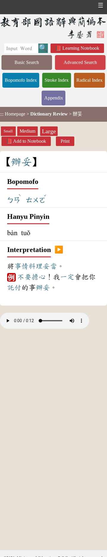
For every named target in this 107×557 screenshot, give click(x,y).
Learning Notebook (80, 48)
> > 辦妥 (41, 114)
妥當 (50, 266)
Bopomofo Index (21, 80)
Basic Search (27, 62)
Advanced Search (80, 62)
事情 (21, 266)
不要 (24, 276)
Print (65, 141)
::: (2, 114)
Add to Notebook (29, 141)
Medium (27, 131)
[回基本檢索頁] (53, 27)
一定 (67, 276)
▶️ (58, 249)
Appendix (53, 97)
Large (49, 131)
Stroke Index (57, 80)
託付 (14, 287)
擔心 (39, 276)
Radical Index (89, 80)
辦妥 (43, 287)
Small (8, 131)
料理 (36, 266)
